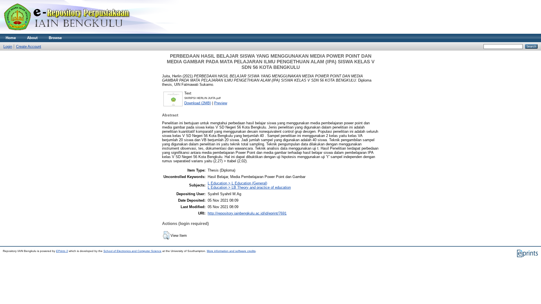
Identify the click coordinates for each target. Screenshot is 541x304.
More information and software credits (231, 251)
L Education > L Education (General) (237, 183)
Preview (220, 103)
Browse (55, 38)
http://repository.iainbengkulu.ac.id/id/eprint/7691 (247, 213)
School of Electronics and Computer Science (132, 251)
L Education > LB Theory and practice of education (249, 187)
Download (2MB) (197, 103)
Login (7, 46)
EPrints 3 (62, 251)
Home (11, 38)
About (32, 38)
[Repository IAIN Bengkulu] (73, 32)
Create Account (28, 46)
